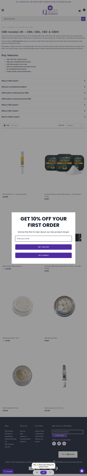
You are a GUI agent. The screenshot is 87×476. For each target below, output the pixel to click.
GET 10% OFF (43, 247)
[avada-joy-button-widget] (81, 470)
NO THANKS (44, 255)
